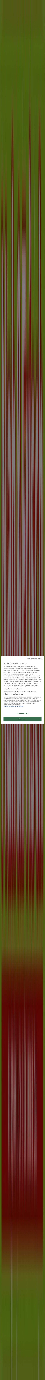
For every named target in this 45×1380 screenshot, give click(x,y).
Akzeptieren (22, 719)
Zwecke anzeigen (22, 713)
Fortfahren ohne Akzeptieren (34, 658)
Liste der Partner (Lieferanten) (13, 706)
